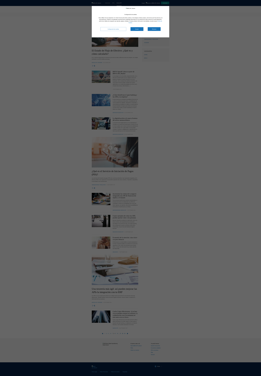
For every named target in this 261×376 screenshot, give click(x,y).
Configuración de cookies (113, 29)
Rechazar (154, 29)
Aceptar (137, 29)
